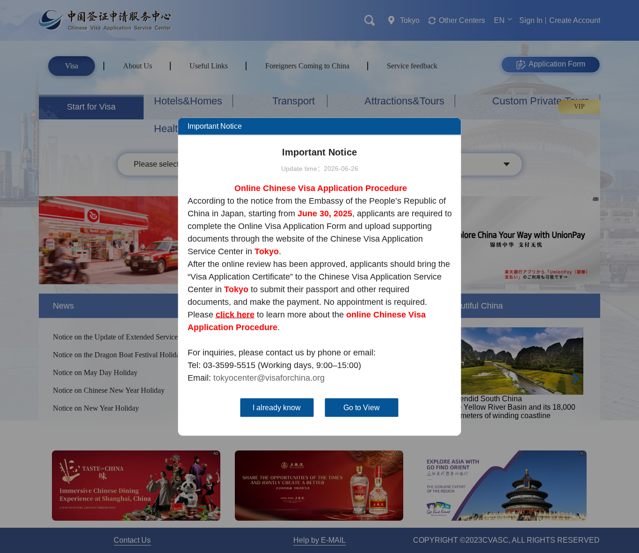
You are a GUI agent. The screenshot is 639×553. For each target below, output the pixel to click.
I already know (277, 407)
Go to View (361, 407)
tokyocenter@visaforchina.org (269, 377)
